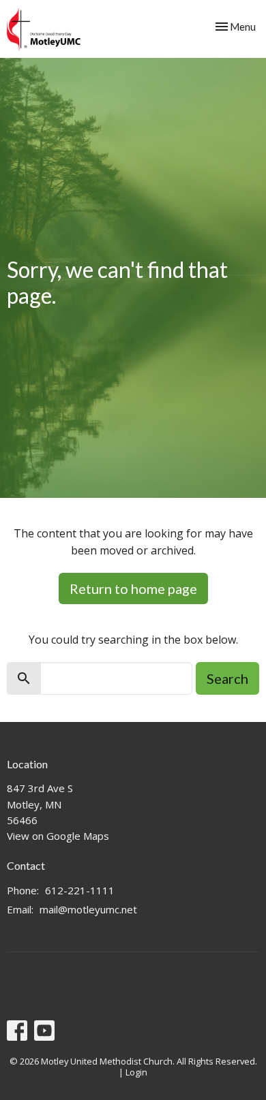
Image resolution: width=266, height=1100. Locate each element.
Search (227, 678)
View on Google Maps (58, 836)
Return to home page (133, 588)
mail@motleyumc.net (88, 909)
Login (136, 1072)
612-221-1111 (80, 890)
